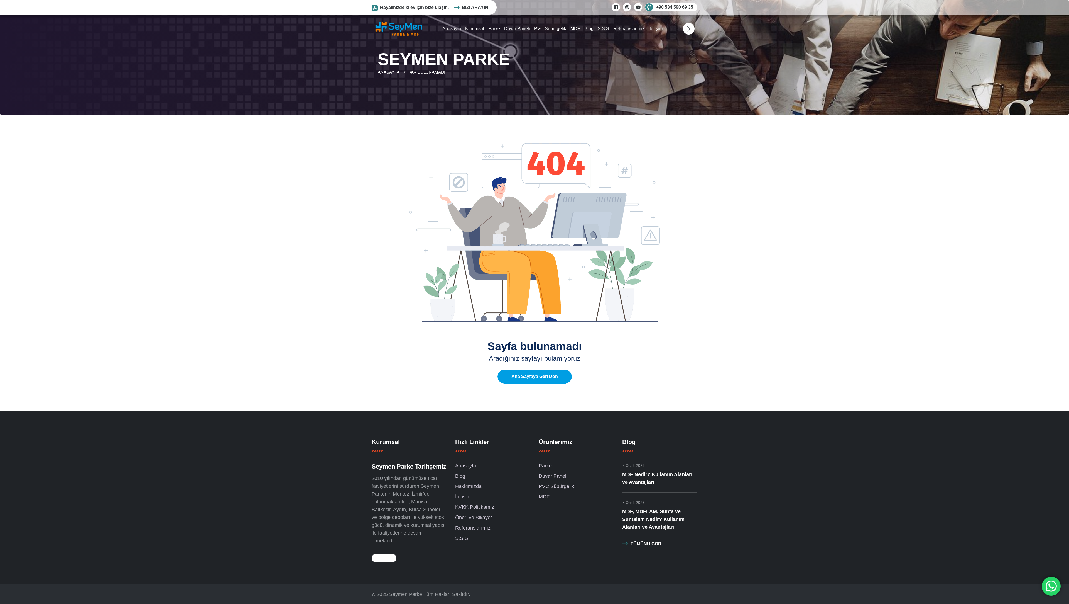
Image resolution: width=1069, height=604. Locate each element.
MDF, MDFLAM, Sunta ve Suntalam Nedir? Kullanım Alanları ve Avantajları (653, 519)
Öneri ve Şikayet (473, 517)
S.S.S (603, 28)
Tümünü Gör (646, 544)
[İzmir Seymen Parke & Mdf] (399, 28)
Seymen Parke (405, 594)
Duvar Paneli (517, 28)
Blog (589, 28)
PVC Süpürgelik (550, 28)
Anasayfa (451, 28)
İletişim (656, 28)
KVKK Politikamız (474, 507)
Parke (494, 28)
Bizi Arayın (475, 7)
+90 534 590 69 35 (674, 7)
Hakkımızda (468, 486)
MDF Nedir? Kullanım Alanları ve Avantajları (657, 478)
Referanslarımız (628, 28)
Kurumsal (474, 28)
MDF (575, 28)
